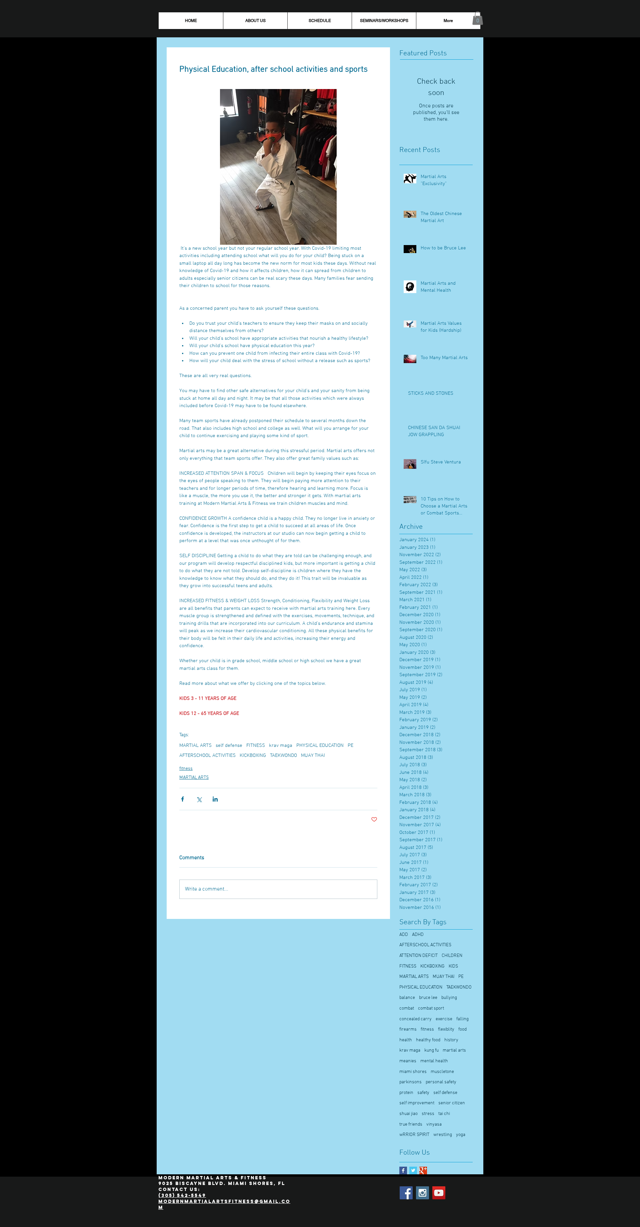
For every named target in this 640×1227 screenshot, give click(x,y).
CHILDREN (452, 956)
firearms (408, 1029)
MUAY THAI (313, 756)
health (405, 1040)
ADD (403, 935)
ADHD (418, 935)
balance (407, 998)
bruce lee (428, 998)
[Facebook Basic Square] (403, 1170)
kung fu (431, 1050)
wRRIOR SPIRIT (414, 1135)
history (451, 1040)
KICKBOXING (253, 756)
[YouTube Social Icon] (438, 1192)
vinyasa (434, 1124)
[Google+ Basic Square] (423, 1170)
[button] (477, 18)
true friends (410, 1124)
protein (406, 1093)
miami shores (413, 1072)
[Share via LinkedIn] (215, 799)
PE (350, 746)
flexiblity (446, 1029)
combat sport (431, 1008)
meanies (407, 1061)
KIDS (453, 966)
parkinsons (410, 1082)
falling (462, 1019)
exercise (444, 1019)
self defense (229, 746)
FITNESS (255, 746)
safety (423, 1093)
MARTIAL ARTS (195, 746)
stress (428, 1114)
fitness (186, 769)
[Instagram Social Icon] (422, 1192)
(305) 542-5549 (182, 1195)
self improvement (416, 1103)
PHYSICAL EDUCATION (320, 746)
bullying (449, 998)
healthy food (428, 1040)
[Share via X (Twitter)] (199, 799)
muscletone (442, 1072)
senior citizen (451, 1103)
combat (406, 1008)
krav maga (280, 746)
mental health (434, 1061)
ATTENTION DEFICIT (418, 956)
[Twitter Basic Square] (413, 1170)
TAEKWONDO (283, 756)
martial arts (454, 1050)
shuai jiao (408, 1114)
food (462, 1029)
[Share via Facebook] (182, 799)
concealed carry (415, 1019)
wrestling (442, 1135)
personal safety (441, 1082)
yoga (460, 1135)
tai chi (444, 1114)
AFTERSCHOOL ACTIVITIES (207, 756)
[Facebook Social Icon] (406, 1192)
